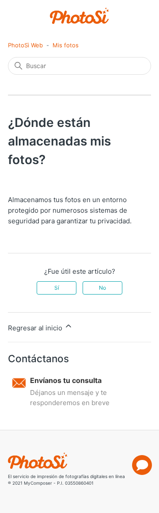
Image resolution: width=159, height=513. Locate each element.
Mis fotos (66, 45)
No (102, 287)
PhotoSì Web (25, 45)
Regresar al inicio (36, 328)
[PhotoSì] (80, 16)
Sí (56, 287)
